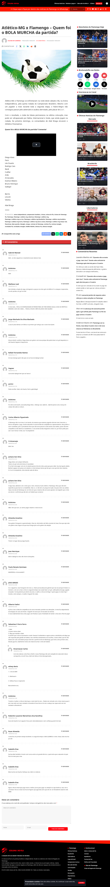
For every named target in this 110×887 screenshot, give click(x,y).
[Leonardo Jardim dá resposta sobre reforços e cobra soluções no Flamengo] (92, 196)
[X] (90, 9)
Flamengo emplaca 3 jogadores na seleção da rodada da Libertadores (91, 224)
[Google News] (95, 9)
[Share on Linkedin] (27, 46)
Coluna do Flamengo (14, 40)
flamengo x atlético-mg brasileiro (56, 219)
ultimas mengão (47, 226)
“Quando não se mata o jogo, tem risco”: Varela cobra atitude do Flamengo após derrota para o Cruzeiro (91, 179)
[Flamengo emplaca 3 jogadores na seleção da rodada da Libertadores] (92, 221)
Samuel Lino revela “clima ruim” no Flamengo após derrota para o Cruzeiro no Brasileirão (91, 41)
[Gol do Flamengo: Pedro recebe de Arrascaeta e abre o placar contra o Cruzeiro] (92, 104)
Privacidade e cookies (32, 882)
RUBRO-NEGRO (30, 226)
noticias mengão (56, 224)
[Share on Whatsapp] (24, 46)
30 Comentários (40, 40)
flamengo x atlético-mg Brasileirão (34, 219)
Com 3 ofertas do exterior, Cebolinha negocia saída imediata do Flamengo (90, 155)
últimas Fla (38, 226)
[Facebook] (88, 9)
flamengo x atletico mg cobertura (24, 217)
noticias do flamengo (37, 224)
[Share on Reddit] (31, 46)
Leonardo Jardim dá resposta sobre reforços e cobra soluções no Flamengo (92, 200)
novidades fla (9, 226)
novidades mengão (19, 226)
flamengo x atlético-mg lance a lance (34, 221)
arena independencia (20, 214)
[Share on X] (20, 46)
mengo (28, 224)
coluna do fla (50, 214)
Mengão (22, 224)
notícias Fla (47, 224)
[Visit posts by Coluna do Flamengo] (4, 40)
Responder (66, 252)
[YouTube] (92, 9)
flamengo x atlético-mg (42, 217)
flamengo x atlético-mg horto (14, 221)
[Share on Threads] (35, 46)
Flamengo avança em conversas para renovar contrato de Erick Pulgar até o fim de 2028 (91, 134)
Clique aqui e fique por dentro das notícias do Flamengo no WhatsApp (40, 9)
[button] (81, 883)
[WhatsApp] (103, 9)
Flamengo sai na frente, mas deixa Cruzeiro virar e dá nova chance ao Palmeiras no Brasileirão (90, 326)
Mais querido (16, 224)
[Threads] (105, 9)
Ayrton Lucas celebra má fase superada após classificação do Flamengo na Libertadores (90, 243)
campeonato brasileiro (33, 214)
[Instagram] (98, 9)
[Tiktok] (80, 85)
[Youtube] (104, 77)
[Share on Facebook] (16, 46)
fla (6, 217)
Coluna (43, 214)
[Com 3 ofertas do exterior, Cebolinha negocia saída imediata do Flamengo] (92, 152)
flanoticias (8, 224)
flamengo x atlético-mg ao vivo (14, 219)
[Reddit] (100, 9)
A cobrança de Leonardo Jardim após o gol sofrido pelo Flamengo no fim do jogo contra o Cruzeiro (91, 312)
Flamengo (10, 217)
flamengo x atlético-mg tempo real (56, 221)
